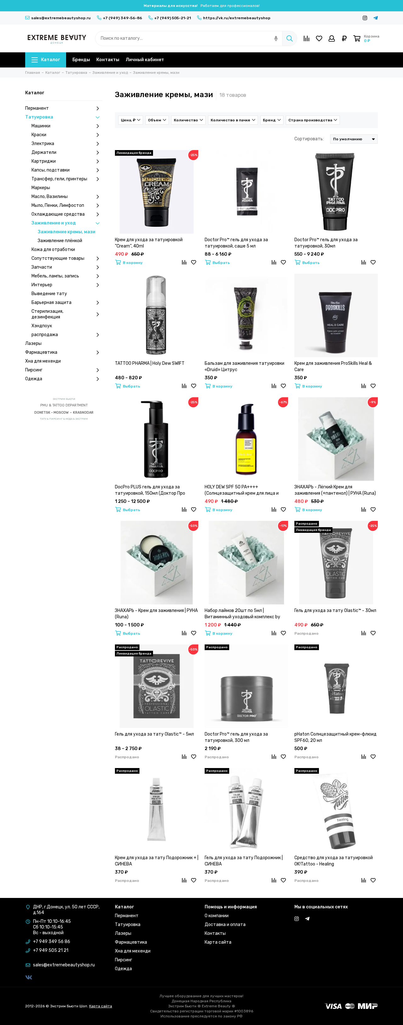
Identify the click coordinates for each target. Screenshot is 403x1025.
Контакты (107, 59)
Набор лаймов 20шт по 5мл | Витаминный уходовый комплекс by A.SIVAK (242, 614)
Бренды (81, 59)
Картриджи (43, 161)
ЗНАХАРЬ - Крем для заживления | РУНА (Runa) (156, 614)
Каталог (50, 59)
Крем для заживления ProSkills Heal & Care (333, 366)
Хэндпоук (41, 326)
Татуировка (39, 117)
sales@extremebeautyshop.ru (61, 18)
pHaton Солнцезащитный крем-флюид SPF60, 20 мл (335, 737)
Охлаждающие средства (58, 214)
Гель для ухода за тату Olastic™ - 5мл (154, 734)
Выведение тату (49, 293)
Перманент (37, 108)
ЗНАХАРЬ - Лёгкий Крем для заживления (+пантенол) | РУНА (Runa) (335, 490)
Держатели (43, 152)
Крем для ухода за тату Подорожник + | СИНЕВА (156, 861)
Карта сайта (218, 942)
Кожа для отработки (53, 249)
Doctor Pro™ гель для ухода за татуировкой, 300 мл (236, 737)
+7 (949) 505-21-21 (172, 18)
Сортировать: (309, 139)
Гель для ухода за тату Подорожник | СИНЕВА (244, 861)
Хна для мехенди (43, 361)
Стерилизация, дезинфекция (47, 314)
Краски (38, 134)
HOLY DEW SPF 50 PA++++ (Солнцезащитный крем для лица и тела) (242, 490)
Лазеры (33, 343)
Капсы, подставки (50, 170)
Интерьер (41, 285)
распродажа (44, 334)
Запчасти (41, 267)
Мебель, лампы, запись (55, 276)
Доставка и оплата (225, 924)
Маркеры (40, 187)
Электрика (42, 143)
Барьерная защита (51, 302)
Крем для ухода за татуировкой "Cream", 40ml (149, 243)
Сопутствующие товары (57, 258)
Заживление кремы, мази (66, 232)
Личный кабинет (145, 59)
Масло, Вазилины (49, 196)
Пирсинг (34, 370)
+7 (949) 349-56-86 (122, 18)
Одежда (33, 378)
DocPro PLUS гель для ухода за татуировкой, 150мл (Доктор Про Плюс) (150, 490)
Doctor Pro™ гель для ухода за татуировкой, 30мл (326, 243)
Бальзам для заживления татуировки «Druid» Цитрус (244, 366)
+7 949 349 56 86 (51, 941)
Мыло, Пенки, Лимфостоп (57, 205)
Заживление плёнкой (60, 240)
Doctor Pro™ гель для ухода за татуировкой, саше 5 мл (236, 243)
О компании (217, 915)
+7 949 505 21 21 (50, 950)
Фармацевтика (41, 352)
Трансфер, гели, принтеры (59, 179)
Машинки (40, 126)
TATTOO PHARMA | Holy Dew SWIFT (149, 363)
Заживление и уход (53, 223)
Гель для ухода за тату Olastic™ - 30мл (335, 610)
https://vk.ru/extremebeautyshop (236, 18)
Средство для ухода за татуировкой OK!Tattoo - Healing (333, 861)
